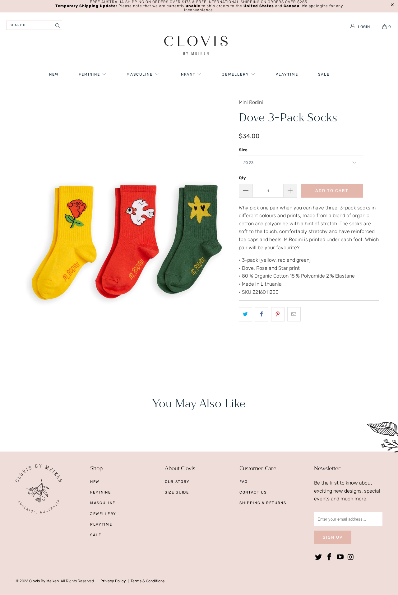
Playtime (286, 74)
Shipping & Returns (262, 503)
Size (243, 150)
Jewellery (236, 74)
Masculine (140, 74)
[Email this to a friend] (294, 314)
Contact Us (253, 492)
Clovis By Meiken (44, 581)
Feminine (90, 74)
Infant (188, 74)
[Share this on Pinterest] (278, 314)
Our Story (177, 482)
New (54, 74)
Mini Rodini (251, 102)
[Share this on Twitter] (245, 314)
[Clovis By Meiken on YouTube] (340, 557)
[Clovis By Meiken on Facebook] (329, 557)
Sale (324, 74)
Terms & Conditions (147, 581)
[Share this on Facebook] (261, 314)
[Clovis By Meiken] (196, 46)
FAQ (243, 482)
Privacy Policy (113, 581)
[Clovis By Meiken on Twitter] (318, 557)
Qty (242, 178)
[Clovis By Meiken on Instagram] (351, 557)
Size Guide (177, 492)
